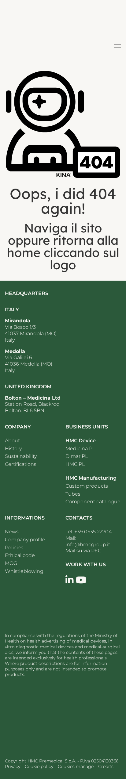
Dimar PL (76, 456)
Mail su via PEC (83, 551)
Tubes (72, 494)
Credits (105, 766)
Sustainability (21, 456)
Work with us (85, 564)
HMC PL (75, 464)
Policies (14, 548)
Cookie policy (39, 766)
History (13, 448)
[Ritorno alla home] (22, 33)
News (12, 532)
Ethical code (20, 555)
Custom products (86, 486)
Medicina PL (80, 448)
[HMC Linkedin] (69, 580)
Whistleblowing (24, 571)
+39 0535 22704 (93, 532)
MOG (11, 563)
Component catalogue (92, 502)
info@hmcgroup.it (87, 544)
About (12, 440)
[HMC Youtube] (81, 580)
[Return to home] (41, 710)
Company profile (25, 540)
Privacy (12, 766)
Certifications (20, 464)
